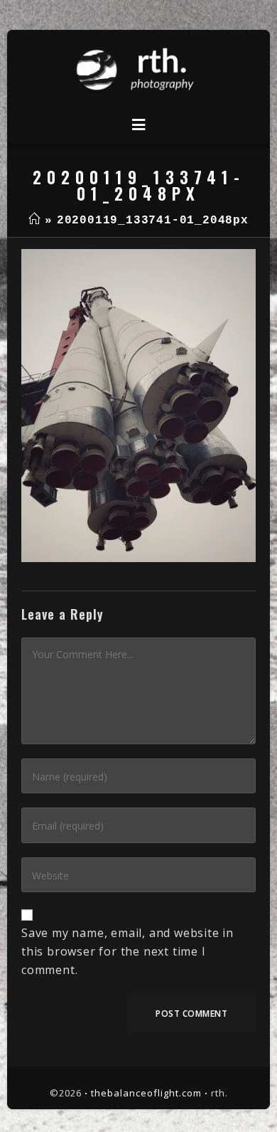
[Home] (34, 220)
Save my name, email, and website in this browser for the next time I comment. (127, 951)
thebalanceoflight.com (146, 1092)
